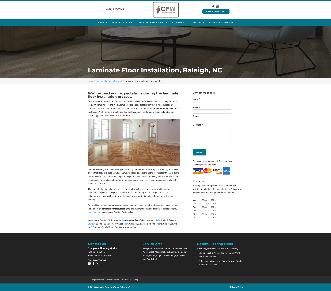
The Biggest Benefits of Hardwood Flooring (218, 248)
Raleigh (159, 220)
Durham (91, 224)
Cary (109, 224)
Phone (197, 116)
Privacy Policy (236, 287)
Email (196, 107)
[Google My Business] (217, 7)
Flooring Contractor (96, 280)
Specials (212, 22)
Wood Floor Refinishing (151, 22)
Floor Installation (121, 22)
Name (196, 99)
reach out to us (94, 212)
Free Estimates (215, 11)
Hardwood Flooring (130, 280)
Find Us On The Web (97, 260)
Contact (228, 22)
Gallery (197, 22)
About (101, 22)
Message (198, 125)
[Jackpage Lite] (97, 264)
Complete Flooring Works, (112, 287)
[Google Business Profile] (89, 264)
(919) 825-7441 (115, 9)
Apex (126, 224)
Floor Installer (113, 280)
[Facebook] (213, 7)
